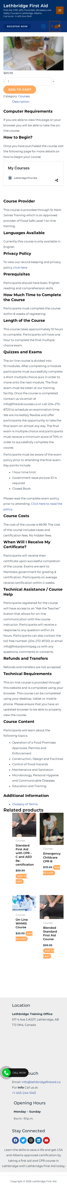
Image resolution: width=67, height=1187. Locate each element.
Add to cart (19, 89)
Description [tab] (20, 101)
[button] (17, 26)
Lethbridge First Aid (25, 5)
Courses (24, 96)
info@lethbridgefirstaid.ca (41, 1082)
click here (20, 267)
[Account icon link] (43, 26)
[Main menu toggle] (60, 10)
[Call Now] (6, 1072)
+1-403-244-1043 (24, 1093)
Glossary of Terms (25, 804)
